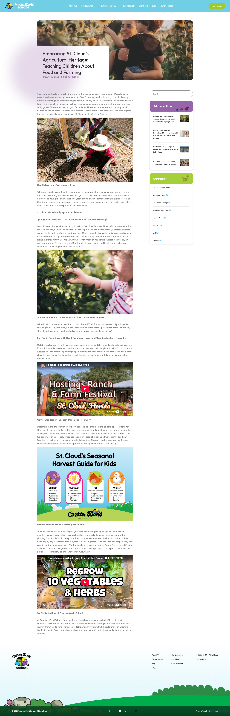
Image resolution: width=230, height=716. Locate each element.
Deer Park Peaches (92, 226)
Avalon (156, 240)
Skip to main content (8, 13)
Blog (154, 6)
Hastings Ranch (71, 345)
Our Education (87, 6)
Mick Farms (81, 324)
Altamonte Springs (160, 203)
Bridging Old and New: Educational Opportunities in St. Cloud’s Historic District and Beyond (165, 134)
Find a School (217, 6)
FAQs (154, 668)
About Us (73, 6)
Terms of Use (201, 711)
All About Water (159, 195)
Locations (143, 6)
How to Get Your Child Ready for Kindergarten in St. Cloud (164, 163)
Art (154, 233)
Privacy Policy (213, 711)
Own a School (167, 6)
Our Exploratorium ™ (110, 6)
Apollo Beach (158, 218)
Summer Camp (129, 6)
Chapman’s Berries (121, 229)
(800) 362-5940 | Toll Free (207, 655)
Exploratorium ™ (158, 659)
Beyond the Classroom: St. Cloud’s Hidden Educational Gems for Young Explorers (164, 119)
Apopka (156, 225)
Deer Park (58, 436)
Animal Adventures (160, 210)
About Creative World (161, 188)
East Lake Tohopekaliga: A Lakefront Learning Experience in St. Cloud (165, 149)
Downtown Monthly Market (81, 239)
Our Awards (201, 659)
